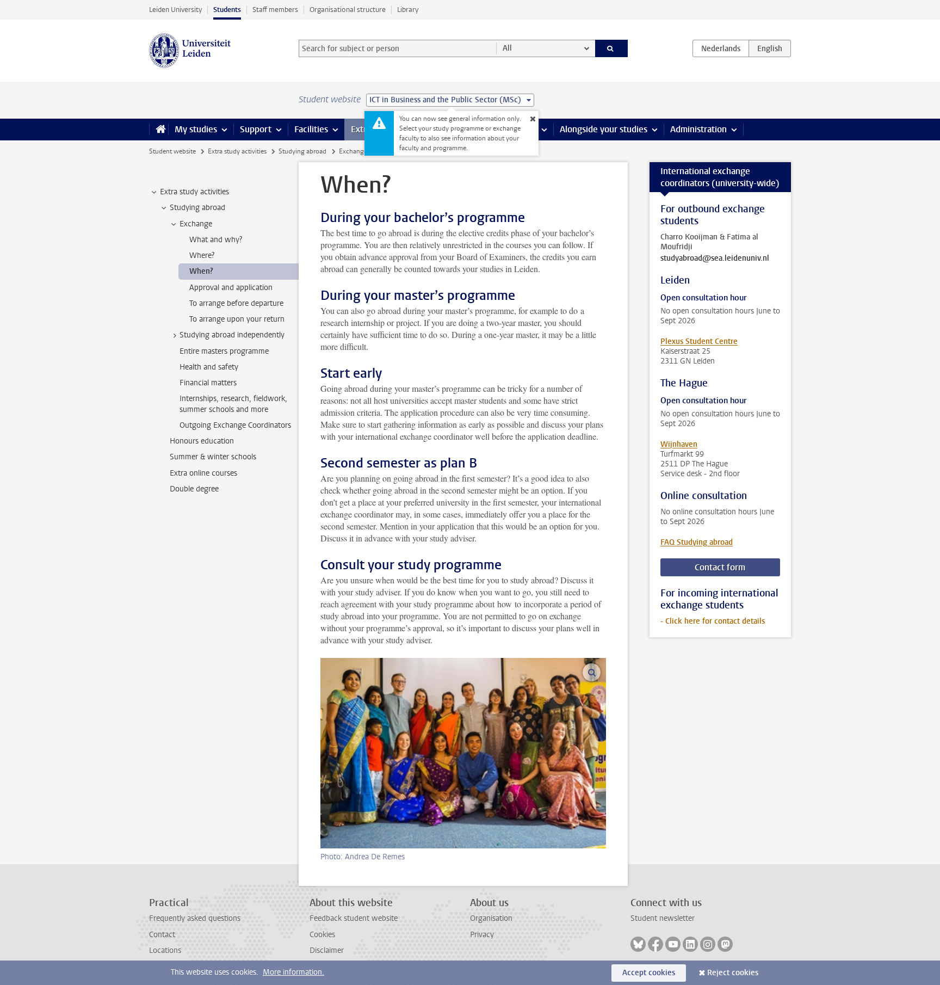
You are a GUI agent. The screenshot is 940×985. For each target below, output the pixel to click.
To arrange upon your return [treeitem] (237, 319)
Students (227, 9)
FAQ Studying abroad (696, 542)
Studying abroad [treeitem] (197, 207)
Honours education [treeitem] (202, 441)
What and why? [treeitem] (215, 240)
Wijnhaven (678, 444)
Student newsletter (662, 918)
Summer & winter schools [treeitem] (213, 457)
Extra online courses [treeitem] (203, 473)
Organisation (491, 918)
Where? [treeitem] (201, 255)
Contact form (720, 567)
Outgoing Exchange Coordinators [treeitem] (235, 425)
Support (255, 129)
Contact (162, 934)
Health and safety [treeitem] (209, 367)
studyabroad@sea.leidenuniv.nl (714, 258)
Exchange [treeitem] (196, 224)
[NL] (720, 48)
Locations (165, 950)
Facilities (311, 129)
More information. (293, 972)
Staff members (275, 9)
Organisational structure (348, 9)
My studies (196, 129)
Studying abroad (302, 151)
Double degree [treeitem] (194, 489)
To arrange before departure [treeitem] (236, 303)
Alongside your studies (603, 129)
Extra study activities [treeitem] (194, 192)
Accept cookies (648, 973)
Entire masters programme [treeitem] (224, 351)
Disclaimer (327, 950)
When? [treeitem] (201, 271)
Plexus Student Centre (699, 341)
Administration (698, 129)
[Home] (158, 129)
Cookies (322, 934)
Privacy (482, 934)
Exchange (353, 151)
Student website (172, 151)
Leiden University (175, 9)
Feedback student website (354, 918)
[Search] (611, 48)
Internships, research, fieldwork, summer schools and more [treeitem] (233, 403)
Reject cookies (732, 973)
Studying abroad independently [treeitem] (232, 335)
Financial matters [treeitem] (208, 383)
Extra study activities (237, 151)
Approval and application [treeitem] (231, 287)
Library (407, 9)
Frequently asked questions (194, 918)
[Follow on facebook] (655, 944)
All (507, 48)
